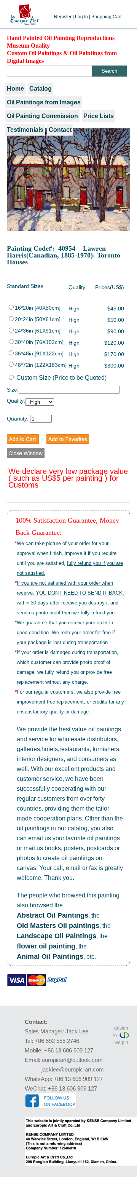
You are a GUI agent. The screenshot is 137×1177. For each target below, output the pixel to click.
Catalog (40, 88)
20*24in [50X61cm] (38, 319)
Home (15, 88)
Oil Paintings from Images (44, 102)
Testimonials (25, 129)
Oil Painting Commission (42, 116)
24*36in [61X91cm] (38, 331)
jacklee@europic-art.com (72, 1069)
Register (63, 16)
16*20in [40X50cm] (38, 308)
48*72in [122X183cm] (41, 365)
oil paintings (104, 729)
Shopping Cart (106, 16)
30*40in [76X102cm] (39, 342)
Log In (81, 16)
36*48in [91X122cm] (39, 353)
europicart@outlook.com (72, 1060)
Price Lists (98, 116)
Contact (60, 129)
